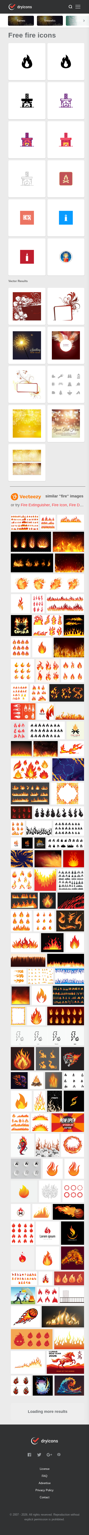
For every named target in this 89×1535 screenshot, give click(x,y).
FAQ (44, 1476)
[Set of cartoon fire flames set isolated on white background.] (24, 1278)
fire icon (59, 505)
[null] (24, 522)
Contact (44, 1497)
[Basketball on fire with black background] (68, 1212)
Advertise (45, 1483)
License (44, 1468)
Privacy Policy (44, 1490)
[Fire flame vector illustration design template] (74, 1080)
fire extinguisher (35, 505)
